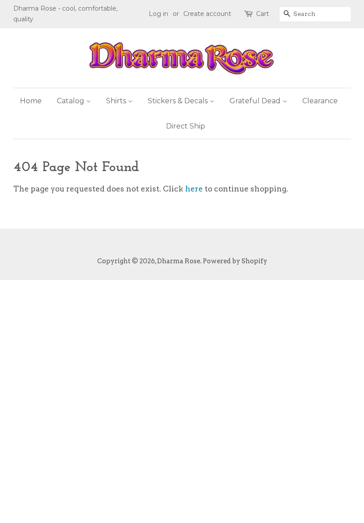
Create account (207, 14)
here (194, 188)
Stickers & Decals (179, 101)
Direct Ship (185, 126)
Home (31, 101)
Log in (158, 14)
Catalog (71, 101)
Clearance (320, 101)
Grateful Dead (255, 101)
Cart (262, 14)
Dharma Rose (178, 261)
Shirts (117, 101)
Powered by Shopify (235, 261)
